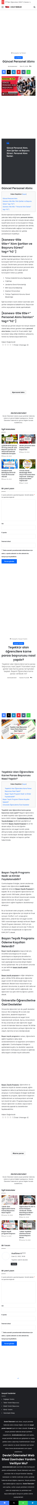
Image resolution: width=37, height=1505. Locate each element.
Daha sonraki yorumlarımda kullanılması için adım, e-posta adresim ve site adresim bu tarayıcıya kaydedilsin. (17, 553)
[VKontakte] (23, 72)
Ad (2, 523)
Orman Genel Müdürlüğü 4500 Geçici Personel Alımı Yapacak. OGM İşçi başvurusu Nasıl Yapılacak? (27, 476)
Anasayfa (15, 53)
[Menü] (3, 7)
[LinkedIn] (14, 72)
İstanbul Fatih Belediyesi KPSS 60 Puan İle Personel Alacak (8, 474)
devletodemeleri (12, 66)
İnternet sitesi (6, 541)
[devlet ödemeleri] (13, 7)
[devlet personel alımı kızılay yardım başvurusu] (27, 439)
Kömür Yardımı (7, 1409)
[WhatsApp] (28, 72)
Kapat (24, 194)
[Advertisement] (18, 30)
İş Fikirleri (23, 53)
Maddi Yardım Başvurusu (11, 1406)
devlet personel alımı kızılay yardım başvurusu (27, 448)
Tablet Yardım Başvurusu (11, 1402)
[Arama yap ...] (34, 7)
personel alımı (18, 392)
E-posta (4, 532)
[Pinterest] (19, 72)
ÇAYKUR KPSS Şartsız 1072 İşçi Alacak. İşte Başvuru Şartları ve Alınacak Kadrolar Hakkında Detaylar (9, 450)
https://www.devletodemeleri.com (16, 1448)
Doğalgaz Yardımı (8, 1399)
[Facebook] (4, 72)
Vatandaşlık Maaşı (9, 1413)
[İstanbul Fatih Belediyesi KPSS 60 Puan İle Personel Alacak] (10, 464)
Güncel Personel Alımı (10, 198)
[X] (9, 72)
